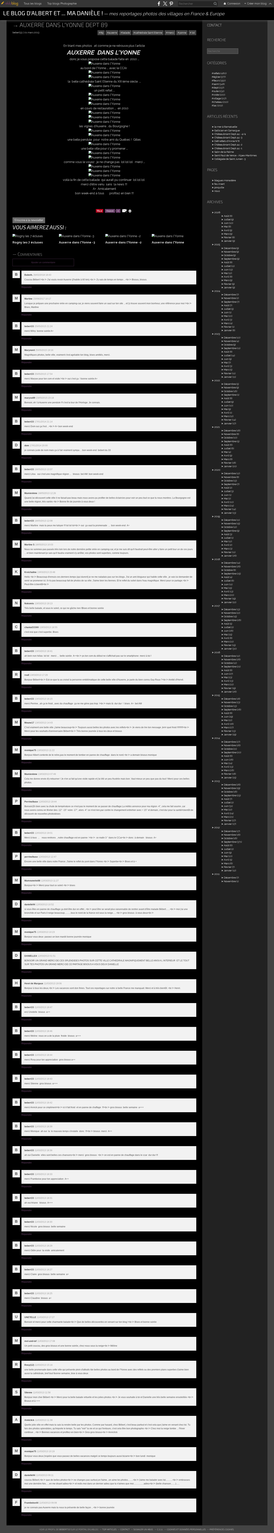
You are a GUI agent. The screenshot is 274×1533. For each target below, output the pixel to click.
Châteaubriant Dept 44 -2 (228, 144)
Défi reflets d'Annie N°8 (227, 141)
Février (228, 237)
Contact (214, 25)
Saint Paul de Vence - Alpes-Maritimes (235, 155)
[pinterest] (171, 3)
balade (126, 32)
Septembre (230, 258)
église (216, 76)
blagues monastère (225, 180)
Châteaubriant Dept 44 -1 (228, 148)
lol (193, 32)
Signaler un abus (143, 1529)
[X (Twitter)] (165, 3)
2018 (217, 559)
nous (217, 191)
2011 (217, 874)
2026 (217, 212)
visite (216, 94)
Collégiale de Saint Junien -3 (230, 159)
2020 (217, 469)
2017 (217, 605)
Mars (226, 233)
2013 (217, 781)
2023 (217, 333)
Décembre (230, 248)
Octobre (228, 255)
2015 (217, 695)
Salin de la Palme (224, 152)
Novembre (230, 251)
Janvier (228, 241)
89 (101, 32)
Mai (226, 226)
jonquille (219, 187)
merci (171, 32)
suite (216, 91)
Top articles (109, 1529)
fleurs (216, 80)
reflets (216, 73)
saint (216, 84)
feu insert (219, 184)
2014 (217, 738)
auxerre (113, 32)
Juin (226, 223)
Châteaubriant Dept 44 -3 (228, 137)
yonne (182, 32)
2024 (217, 291)
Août (226, 216)
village (217, 98)
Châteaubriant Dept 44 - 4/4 (230, 134)
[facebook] (159, 3)
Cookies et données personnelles (186, 1529)
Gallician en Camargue (227, 130)
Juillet (227, 219)
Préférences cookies (222, 1529)
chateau (217, 102)
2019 (217, 516)
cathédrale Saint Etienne (148, 32)
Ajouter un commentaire (43, 262)
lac (215, 105)
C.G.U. (160, 1529)
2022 (217, 380)
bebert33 (64, 1529)
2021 (217, 427)
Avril (226, 230)
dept (215, 87)
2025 (217, 244)
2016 (217, 652)
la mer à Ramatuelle (225, 126)
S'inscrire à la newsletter (28, 220)
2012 (217, 827)
